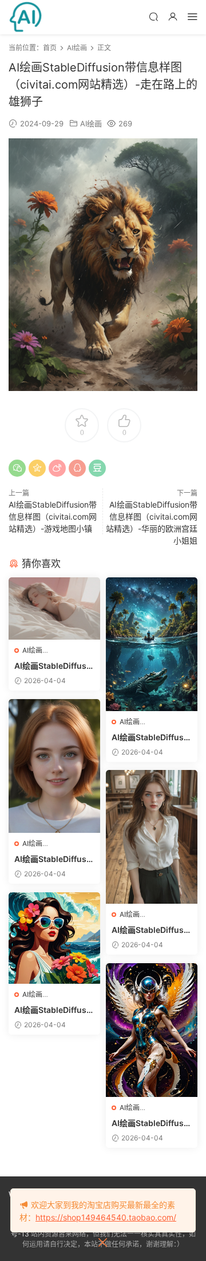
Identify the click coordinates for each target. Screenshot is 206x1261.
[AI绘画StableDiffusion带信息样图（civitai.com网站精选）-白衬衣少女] (151, 837)
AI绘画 (91, 123)
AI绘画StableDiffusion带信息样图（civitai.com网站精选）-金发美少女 (54, 859)
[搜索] (153, 16)
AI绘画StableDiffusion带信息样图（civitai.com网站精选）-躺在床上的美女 (54, 666)
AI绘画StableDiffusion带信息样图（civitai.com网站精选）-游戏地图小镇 (53, 516)
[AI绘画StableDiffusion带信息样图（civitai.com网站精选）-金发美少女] (54, 766)
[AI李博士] (26, 17)
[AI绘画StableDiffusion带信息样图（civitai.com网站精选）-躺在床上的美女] (54, 608)
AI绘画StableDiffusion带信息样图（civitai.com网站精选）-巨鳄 (151, 737)
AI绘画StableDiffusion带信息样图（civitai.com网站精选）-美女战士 (151, 1123)
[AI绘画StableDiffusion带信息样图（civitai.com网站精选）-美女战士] (151, 1030)
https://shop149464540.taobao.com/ (105, 1217)
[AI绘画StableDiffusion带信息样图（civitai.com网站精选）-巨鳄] (151, 644)
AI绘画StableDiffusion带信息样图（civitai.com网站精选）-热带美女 (54, 1010)
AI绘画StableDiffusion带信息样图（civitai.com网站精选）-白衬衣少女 (151, 930)
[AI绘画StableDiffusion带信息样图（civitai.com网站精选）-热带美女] (54, 938)
